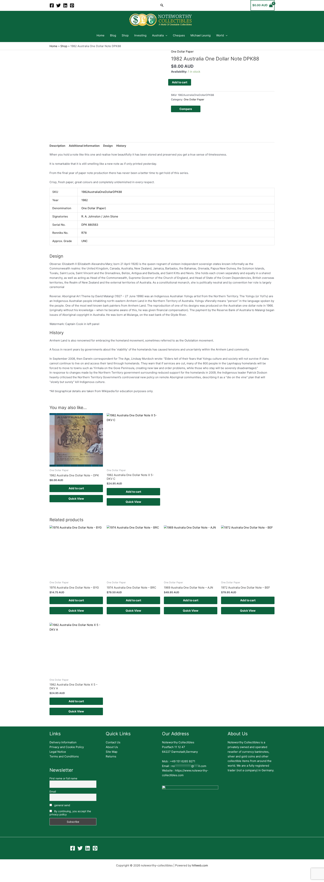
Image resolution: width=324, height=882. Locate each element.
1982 (84, 200)
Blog (113, 35)
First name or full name (63, 778)
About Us (112, 747)
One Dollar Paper (182, 51)
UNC (84, 241)
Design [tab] (108, 145)
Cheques (179, 35)
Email (53, 791)
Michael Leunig (200, 35)
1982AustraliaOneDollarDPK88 (101, 192)
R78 (84, 233)
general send (61, 805)
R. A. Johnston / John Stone (99, 216)
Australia (158, 35)
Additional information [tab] (84, 145)
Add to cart (179, 82)
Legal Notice (58, 751)
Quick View (76, 498)
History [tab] (121, 145)
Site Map (111, 751)
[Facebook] (52, 5)
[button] (162, 5)
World (220, 35)
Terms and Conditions (64, 756)
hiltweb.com (200, 865)
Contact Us (113, 742)
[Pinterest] (72, 5)
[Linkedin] (65, 5)
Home (100, 35)
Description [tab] (57, 145)
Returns (111, 756)
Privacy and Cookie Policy (67, 747)
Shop (125, 35)
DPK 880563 (89, 224)
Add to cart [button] (76, 488)
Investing (140, 35)
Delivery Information (63, 742)
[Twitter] (58, 5)
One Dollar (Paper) (93, 208)
